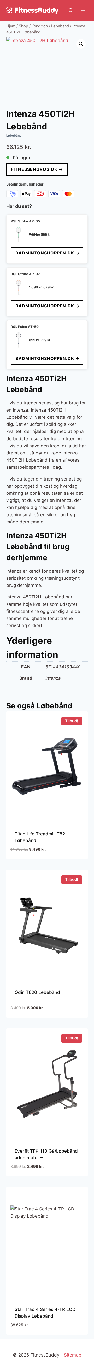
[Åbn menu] (83, 10)
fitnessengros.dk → (37, 169)
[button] (81, 44)
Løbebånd (14, 135)
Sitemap (72, 1355)
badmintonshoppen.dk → (47, 253)
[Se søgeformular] (70, 10)
